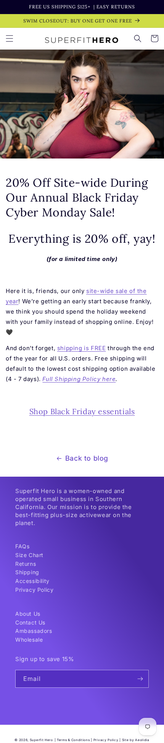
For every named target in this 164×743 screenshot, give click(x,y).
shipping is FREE (81, 348)
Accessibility (32, 581)
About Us (27, 613)
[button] (9, 38)
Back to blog (86, 458)
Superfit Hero (41, 740)
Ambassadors (33, 631)
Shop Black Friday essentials (82, 411)
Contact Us (30, 622)
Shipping (27, 572)
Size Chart (29, 555)
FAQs (22, 546)
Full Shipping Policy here (79, 379)
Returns (25, 563)
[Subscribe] (140, 679)
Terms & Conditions (73, 740)
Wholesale (29, 639)
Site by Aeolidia (136, 740)
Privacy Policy (34, 589)
